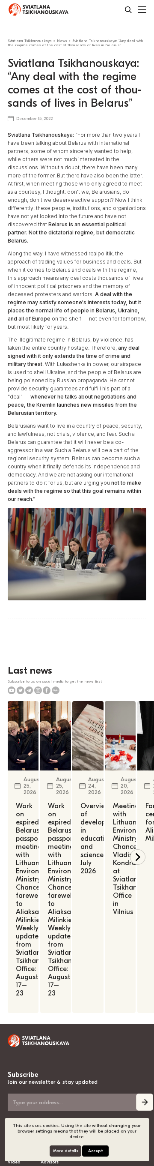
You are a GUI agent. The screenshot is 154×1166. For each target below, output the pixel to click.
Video (14, 1162)
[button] (137, 857)
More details (65, 1151)
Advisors (50, 1162)
